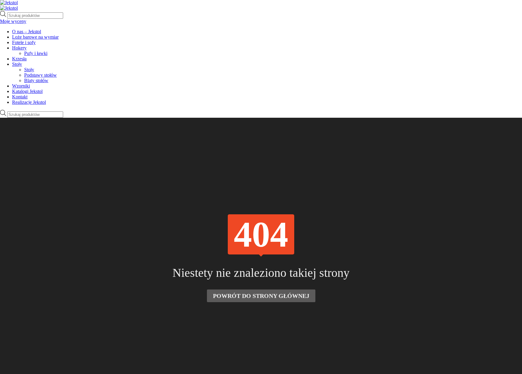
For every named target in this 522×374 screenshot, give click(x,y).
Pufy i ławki (35, 53)
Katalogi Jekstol (27, 91)
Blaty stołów (36, 80)
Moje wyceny (13, 21)
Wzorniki (21, 85)
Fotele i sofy (24, 42)
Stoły (17, 64)
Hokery (19, 47)
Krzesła (19, 58)
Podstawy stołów (40, 75)
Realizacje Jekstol (29, 102)
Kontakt (19, 96)
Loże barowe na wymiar (35, 37)
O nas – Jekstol (26, 31)
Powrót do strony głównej (261, 295)
